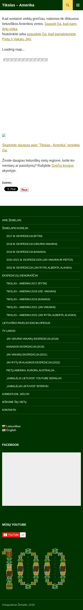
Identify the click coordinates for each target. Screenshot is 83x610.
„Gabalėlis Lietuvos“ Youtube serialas (34, 378)
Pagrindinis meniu (78, 5)
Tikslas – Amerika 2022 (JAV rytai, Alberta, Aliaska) (41, 315)
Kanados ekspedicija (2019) (25, 346)
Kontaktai (9, 409)
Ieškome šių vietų (14, 402)
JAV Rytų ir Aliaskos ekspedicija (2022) (33, 362)
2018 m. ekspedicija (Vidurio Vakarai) (31, 244)
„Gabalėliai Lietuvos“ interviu (27, 386)
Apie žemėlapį (11, 220)
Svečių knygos (63, 165)
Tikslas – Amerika (18, 5)
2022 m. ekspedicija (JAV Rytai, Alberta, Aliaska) (39, 267)
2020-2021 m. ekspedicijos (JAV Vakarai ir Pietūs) (39, 259)
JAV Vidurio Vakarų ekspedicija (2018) (32, 338)
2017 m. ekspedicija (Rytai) (24, 236)
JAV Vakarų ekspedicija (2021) (26, 354)
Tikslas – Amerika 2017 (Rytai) (26, 283)
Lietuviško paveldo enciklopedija (26, 323)
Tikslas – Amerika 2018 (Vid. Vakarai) (31, 291)
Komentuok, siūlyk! (15, 394)
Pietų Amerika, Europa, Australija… (31, 370)
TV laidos (8, 330)
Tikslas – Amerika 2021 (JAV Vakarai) (31, 307)
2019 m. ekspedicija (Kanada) (26, 251)
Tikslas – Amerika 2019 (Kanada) (28, 299)
